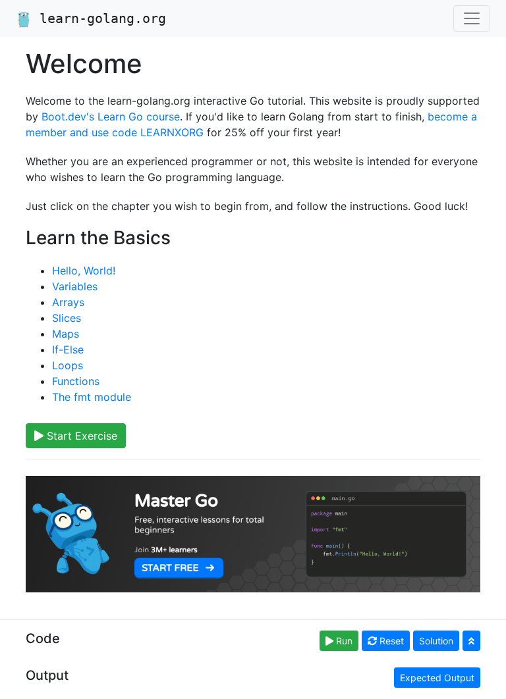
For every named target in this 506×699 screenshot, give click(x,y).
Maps (65, 333)
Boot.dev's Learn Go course (111, 116)
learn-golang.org (99, 18)
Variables (75, 286)
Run (342, 640)
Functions (75, 381)
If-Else (68, 349)
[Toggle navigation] (471, 18)
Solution (436, 640)
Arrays (68, 302)
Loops (67, 365)
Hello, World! (83, 270)
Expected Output (437, 677)
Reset (390, 640)
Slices (66, 317)
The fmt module (91, 396)
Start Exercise (80, 435)
